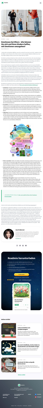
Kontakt (16, 397)
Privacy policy (19, 405)
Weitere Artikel (21, 374)
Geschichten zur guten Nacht (6, 395)
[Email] (26, 246)
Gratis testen (21, 274)
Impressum (29, 405)
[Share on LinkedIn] (23, 246)
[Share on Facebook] (17, 246)
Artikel (29, 394)
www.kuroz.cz (18, 238)
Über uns (5, 397)
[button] (40, 3)
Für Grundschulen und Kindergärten (19, 395)
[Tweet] (20, 246)
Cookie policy (25, 405)
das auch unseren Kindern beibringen (29, 85)
